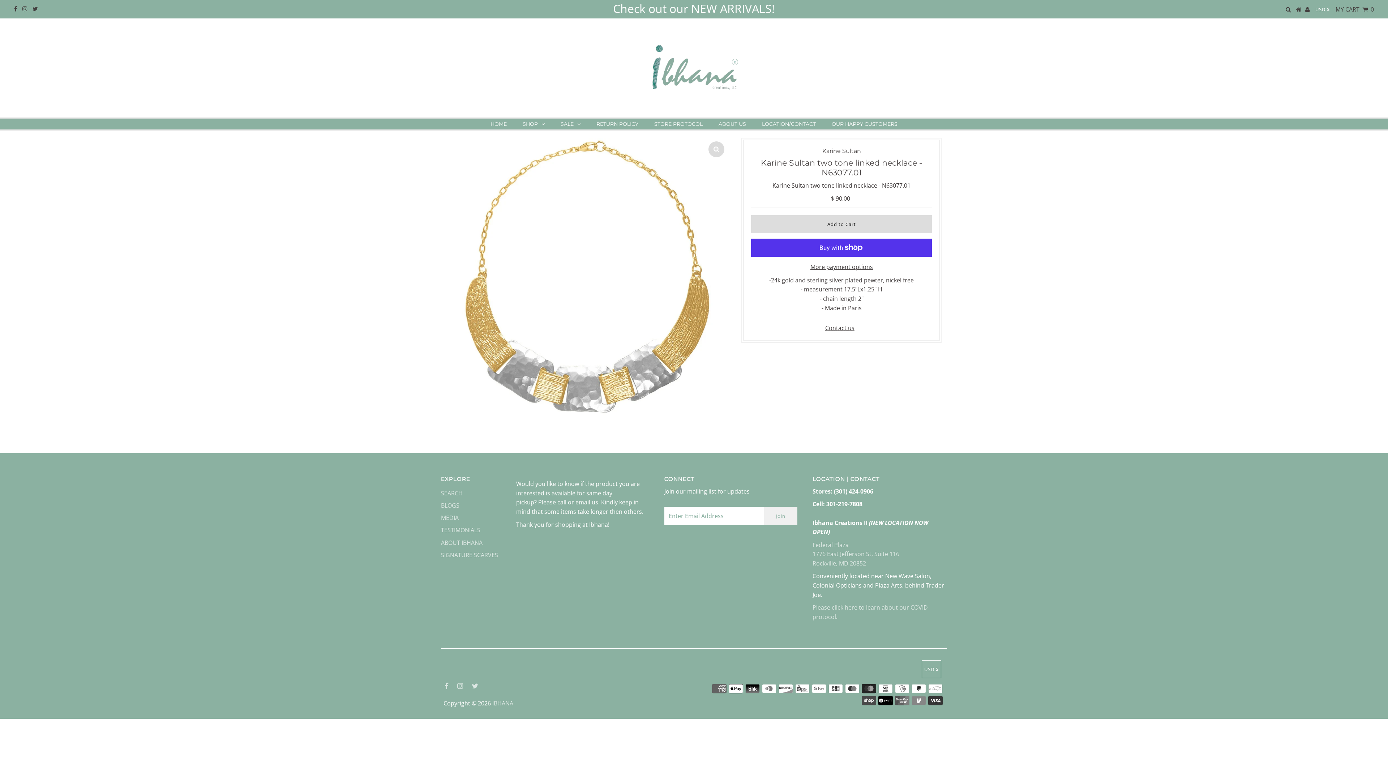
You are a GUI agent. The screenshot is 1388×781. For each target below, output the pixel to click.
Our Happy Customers (865, 124)
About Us (732, 124)
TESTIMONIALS (460, 530)
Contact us (839, 328)
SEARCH (452, 493)
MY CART (1355, 9)
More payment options (841, 267)
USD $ (1322, 9)
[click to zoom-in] (716, 149)
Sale (567, 124)
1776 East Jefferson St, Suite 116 (856, 554)
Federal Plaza (831, 545)
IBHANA (502, 703)
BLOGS (450, 505)
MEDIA (450, 518)
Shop (530, 124)
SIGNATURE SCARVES (469, 555)
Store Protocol (678, 124)
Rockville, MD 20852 (839, 563)
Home (498, 124)
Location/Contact (789, 124)
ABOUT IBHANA (462, 543)
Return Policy (617, 124)
